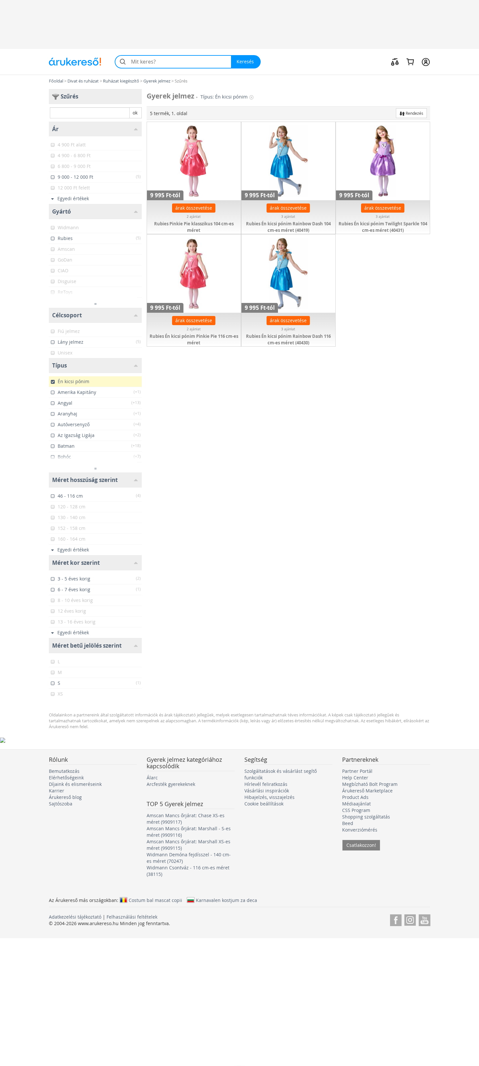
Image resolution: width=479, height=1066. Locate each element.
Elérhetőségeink (66, 777)
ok (135, 113)
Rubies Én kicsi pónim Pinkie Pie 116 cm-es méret (194, 339)
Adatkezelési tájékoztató (75, 917)
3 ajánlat (288, 217)
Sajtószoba (60, 804)
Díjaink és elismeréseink (75, 784)
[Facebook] (395, 919)
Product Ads (355, 797)
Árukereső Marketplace (367, 791)
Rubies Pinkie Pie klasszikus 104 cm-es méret (194, 227)
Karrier (56, 791)
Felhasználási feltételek (132, 917)
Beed (347, 823)
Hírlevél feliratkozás (265, 784)
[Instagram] (410, 919)
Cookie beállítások (263, 804)
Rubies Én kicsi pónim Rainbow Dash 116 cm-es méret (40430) (288, 339)
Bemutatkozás (64, 771)
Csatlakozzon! (361, 845)
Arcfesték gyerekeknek (171, 784)
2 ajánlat (194, 217)
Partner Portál (357, 771)
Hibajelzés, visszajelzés (269, 797)
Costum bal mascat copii (155, 900)
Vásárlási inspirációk (266, 791)
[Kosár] (410, 61)
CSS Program (356, 810)
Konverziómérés (359, 830)
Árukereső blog (65, 797)
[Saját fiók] (425, 61)
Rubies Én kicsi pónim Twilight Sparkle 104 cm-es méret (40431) (383, 227)
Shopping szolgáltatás (366, 817)
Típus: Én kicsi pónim (224, 97)
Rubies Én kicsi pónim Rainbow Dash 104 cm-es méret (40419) (288, 227)
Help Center (355, 777)
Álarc (152, 777)
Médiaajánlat (356, 804)
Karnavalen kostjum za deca (226, 900)
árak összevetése (193, 208)
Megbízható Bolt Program (370, 784)
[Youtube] (424, 919)
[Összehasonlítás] (395, 61)
